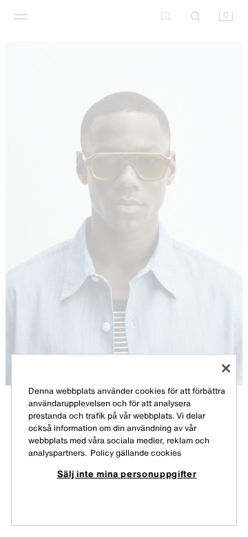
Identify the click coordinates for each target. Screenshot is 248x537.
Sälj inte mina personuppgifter (127, 474)
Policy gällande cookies (135, 453)
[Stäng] (226, 368)
